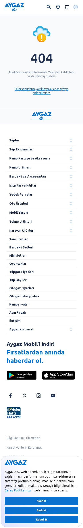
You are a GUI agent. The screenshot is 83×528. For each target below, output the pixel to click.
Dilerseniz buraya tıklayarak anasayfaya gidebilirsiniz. (41, 91)
